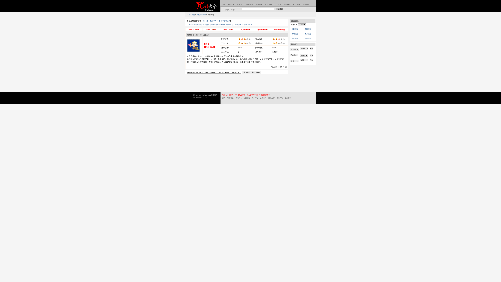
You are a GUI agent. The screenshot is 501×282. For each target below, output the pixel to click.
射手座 (233, 25)
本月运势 (308, 34)
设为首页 (288, 98)
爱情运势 (308, 38)
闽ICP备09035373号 (200, 97)
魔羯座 (239, 25)
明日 (207, 21)
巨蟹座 (207, 25)
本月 (215, 21)
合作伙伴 (263, 98)
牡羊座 (191, 25)
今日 (204, 21)
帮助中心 (238, 98)
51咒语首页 (191, 15)
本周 (211, 21)
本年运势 (295, 38)
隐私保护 (271, 98)
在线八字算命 (201, 15)
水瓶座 (244, 25)
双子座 (201, 25)
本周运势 (295, 34)
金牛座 (196, 25)
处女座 (217, 25)
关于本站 (255, 98)
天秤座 (223, 25)
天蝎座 (228, 25)
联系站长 (230, 98)
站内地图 (247, 98)
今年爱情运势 (225, 21)
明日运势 (308, 29)
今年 (218, 21)
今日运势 (295, 29)
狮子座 (212, 25)
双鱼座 (249, 25)
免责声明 (280, 98)
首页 (223, 98)
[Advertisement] (303, 79)
